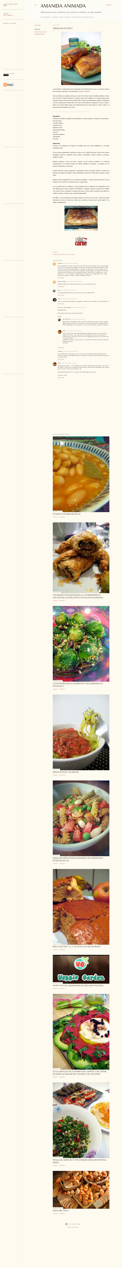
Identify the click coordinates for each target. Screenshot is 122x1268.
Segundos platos (39, 34)
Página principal (46, 17)
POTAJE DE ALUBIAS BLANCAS (66, 514)
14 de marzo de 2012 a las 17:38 (68, 298)
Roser (59, 290)
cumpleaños (86, 91)
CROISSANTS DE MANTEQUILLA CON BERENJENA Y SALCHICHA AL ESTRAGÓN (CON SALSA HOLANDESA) (78, 596)
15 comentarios (62, 775)
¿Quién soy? (55, 17)
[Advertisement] (81, 418)
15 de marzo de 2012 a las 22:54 (78, 319)
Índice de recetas (65, 17)
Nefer (64, 331)
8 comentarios (62, 949)
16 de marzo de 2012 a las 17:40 (70, 351)
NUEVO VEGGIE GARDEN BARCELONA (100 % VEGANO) (78, 985)
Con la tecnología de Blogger (74, 1224)
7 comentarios (62, 1077)
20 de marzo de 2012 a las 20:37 (69, 363)
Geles (59, 299)
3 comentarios (62, 517)
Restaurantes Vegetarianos (81, 17)
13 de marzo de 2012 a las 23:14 (71, 263)
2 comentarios (62, 863)
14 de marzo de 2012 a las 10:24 (68, 290)
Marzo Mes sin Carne (41, 32)
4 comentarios (62, 689)
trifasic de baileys (62, 281)
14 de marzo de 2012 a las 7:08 (74, 281)
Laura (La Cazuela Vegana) (64, 307)
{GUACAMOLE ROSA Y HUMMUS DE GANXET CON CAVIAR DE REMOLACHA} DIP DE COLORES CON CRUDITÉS (79, 1072)
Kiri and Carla (66, 319)
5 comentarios (62, 1213)
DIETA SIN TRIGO (61, 1210)
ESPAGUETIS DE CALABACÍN (66, 772)
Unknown (60, 263)
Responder (61, 278)
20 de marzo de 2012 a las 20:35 (74, 330)
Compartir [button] (37, 25)
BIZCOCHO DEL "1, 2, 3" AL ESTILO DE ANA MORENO (77, 946)
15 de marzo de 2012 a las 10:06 (79, 307)
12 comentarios (62, 1165)
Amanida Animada (63, 6)
